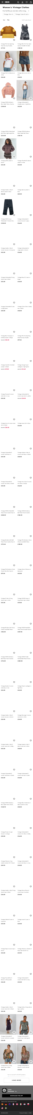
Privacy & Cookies (23, 1112)
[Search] (18, 2)
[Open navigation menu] (2, 2)
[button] (2, 1104)
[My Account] (22, 2)
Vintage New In (8, 14)
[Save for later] (14, 40)
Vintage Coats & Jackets (22, 14)
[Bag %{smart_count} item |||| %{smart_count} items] (31, 2)
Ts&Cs (30, 1112)
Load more (16, 1080)
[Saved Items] (27, 2)
